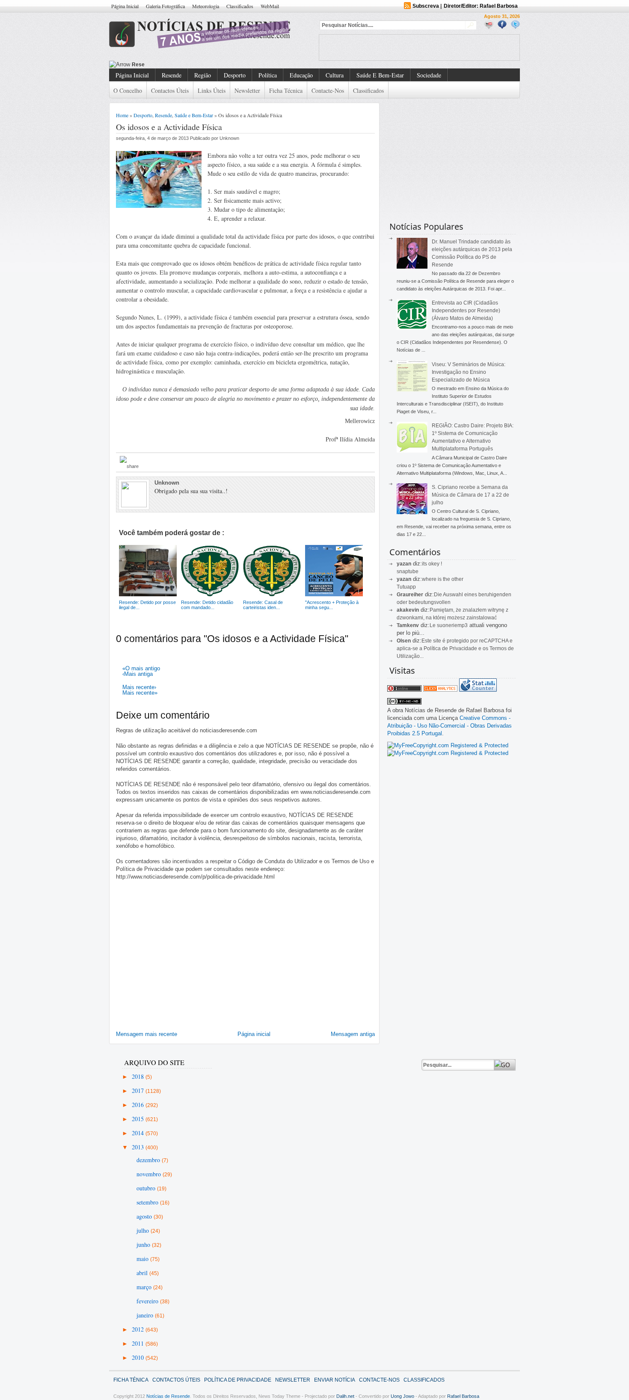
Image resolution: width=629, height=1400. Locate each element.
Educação (301, 75)
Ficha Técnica (286, 90)
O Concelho (127, 90)
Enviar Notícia (334, 1380)
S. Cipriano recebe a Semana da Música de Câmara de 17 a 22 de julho (470, 495)
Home (122, 115)
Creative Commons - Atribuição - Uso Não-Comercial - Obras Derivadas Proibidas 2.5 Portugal (449, 726)
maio (143, 1259)
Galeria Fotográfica (165, 6)
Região (202, 75)
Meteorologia (205, 6)
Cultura (335, 75)
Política (267, 75)
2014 (138, 1133)
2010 (138, 1357)
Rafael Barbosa (463, 1396)
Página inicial (253, 1034)
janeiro (145, 1315)
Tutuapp (406, 587)
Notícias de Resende (168, 1396)
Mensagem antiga (353, 1034)
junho (144, 1244)
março (144, 1287)
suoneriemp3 (452, 625)
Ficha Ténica (130, 1380)
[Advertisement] (419, 47)
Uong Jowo (402, 1396)
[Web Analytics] (440, 690)
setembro (148, 1202)
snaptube (407, 571)
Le (433, 625)
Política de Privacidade (237, 1380)
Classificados (239, 6)
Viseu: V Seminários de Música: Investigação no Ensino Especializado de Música (468, 372)
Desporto (235, 75)
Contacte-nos (328, 90)
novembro (149, 1174)
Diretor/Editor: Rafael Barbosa (481, 6)
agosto (145, 1216)
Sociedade (429, 75)
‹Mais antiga (137, 674)
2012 (138, 1329)
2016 (138, 1105)
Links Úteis (211, 90)
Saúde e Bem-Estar (380, 75)
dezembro (149, 1160)
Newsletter (247, 90)
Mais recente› (139, 687)
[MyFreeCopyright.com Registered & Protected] (447, 745)
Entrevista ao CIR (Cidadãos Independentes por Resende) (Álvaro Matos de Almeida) (466, 310)
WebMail (270, 6)
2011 (138, 1343)
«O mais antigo (141, 668)
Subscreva (425, 6)
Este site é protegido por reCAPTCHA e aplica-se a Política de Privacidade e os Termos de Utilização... (455, 648)
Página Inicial (125, 6)
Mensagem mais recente (146, 1034)
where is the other (442, 579)
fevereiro (148, 1301)
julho (143, 1230)
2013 (138, 1147)
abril (142, 1273)
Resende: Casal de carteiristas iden (176, 65)
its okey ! (432, 564)
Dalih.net (345, 1396)
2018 (138, 1076)
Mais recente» (139, 693)
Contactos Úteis (170, 90)
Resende (171, 75)
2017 (138, 1090)
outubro (146, 1188)
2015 (138, 1119)
